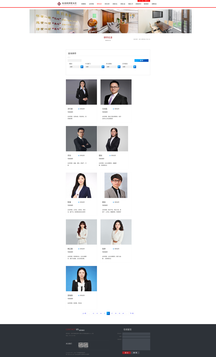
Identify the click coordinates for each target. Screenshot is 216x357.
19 (119, 313)
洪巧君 (70, 109)
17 (112, 313)
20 (123, 313)
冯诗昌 (104, 109)
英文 (143, 0)
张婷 (104, 249)
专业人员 (148, 39)
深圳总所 (82, 108)
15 (104, 313)
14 (100, 313)
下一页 (131, 313)
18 (115, 313)
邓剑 (69, 155)
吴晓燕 (70, 295)
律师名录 (143, 39)
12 (93, 313)
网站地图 (77, 354)
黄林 (104, 202)
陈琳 (69, 202)
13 (97, 313)
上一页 (84, 313)
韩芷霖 (70, 249)
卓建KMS (147, 0)
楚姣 (100, 155)
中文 (140, 0)
